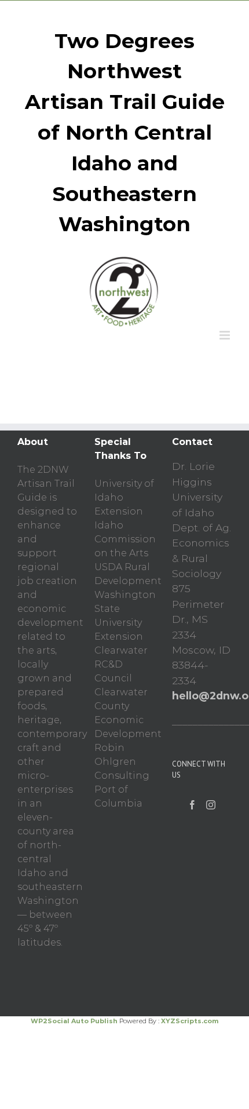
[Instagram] (210, 804)
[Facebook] (192, 804)
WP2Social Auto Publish (74, 1021)
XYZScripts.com (189, 1021)
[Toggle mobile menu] (225, 335)
